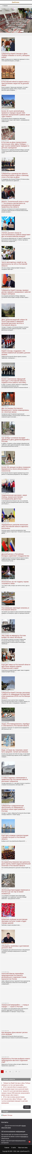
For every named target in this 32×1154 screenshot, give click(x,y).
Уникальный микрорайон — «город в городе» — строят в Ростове (15, 1006)
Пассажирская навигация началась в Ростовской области (15, 609)
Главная (6, 1147)
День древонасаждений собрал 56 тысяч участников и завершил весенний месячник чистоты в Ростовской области (14, 322)
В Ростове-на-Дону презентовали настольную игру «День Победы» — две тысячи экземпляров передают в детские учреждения (15, 145)
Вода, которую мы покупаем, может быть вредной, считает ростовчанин (15, 751)
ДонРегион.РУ (25, 1151)
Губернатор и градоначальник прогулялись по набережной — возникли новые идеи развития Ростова (13, 808)
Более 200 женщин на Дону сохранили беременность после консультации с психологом (16, 469)
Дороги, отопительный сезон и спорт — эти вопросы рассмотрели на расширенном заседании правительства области (15, 204)
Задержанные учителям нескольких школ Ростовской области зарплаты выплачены (15, 526)
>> (19, 1071)
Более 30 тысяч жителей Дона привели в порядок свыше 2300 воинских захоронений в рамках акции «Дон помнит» (16, 113)
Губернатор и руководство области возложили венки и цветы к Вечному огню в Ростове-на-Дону (15, 175)
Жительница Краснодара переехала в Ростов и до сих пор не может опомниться (16, 891)
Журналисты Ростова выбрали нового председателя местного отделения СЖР (16, 1060)
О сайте (13, 1147)
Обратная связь (23, 1147)
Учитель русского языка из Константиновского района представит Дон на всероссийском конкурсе (16, 234)
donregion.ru (24, 1136)
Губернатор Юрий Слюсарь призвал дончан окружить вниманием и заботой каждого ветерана (16, 292)
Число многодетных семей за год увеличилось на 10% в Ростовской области (14, 264)
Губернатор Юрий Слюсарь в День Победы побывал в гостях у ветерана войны (21, 25)
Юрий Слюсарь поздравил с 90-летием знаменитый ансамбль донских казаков (16, 352)
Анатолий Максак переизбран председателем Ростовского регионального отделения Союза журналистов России (14, 976)
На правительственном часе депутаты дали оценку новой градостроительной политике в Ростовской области (16, 863)
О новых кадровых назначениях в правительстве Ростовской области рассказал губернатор (15, 779)
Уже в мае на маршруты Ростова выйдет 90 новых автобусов (14, 636)
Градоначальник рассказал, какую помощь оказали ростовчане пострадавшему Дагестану (14, 497)
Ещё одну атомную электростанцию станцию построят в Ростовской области (15, 837)
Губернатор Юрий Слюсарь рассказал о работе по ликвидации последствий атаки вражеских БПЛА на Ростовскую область (16, 695)
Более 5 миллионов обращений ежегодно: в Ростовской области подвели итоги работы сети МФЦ (14, 380)
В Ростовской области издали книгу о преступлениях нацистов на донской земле (15, 83)
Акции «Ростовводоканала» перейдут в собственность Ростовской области (16, 725)
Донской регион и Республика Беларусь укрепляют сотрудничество (15, 555)
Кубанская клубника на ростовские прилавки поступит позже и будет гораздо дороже (14, 921)
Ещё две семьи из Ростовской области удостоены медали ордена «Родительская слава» (16, 666)
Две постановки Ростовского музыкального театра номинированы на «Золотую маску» (15, 410)
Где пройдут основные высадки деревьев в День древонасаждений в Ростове (15, 439)
